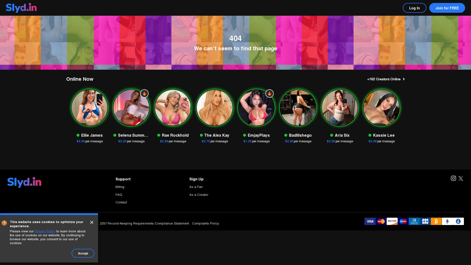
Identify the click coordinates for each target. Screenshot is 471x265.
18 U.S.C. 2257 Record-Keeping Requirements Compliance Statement (137, 223)
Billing (120, 187)
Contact (121, 202)
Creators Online (384, 79)
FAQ (119, 195)
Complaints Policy (205, 223)
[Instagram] (453, 179)
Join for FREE (447, 7)
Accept (83, 253)
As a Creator (198, 195)
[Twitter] (461, 179)
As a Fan (196, 187)
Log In (414, 7)
